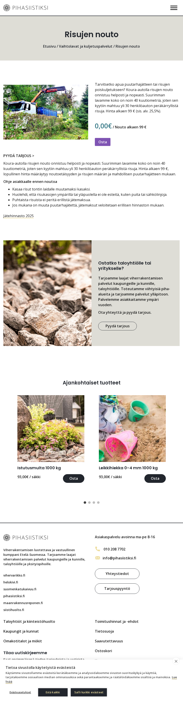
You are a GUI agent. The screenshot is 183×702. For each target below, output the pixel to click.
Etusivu (49, 46)
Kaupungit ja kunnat (21, 631)
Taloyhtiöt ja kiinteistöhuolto (29, 621)
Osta (102, 142)
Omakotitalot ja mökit (22, 641)
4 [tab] (98, 502)
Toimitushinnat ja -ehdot (117, 621)
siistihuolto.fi (13, 610)
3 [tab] (94, 502)
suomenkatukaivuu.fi (19, 589)
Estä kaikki (53, 692)
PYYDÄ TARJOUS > (18, 155)
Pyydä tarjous (118, 326)
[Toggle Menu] (173, 8)
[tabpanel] (51, 439)
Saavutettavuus (109, 641)
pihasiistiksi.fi (14, 596)
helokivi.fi (10, 582)
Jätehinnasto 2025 (18, 215)
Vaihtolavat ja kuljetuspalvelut (85, 46)
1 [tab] (85, 502)
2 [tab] (89, 502)
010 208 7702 (114, 549)
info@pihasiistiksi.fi (119, 558)
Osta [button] (73, 478)
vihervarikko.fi (14, 575)
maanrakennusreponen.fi (23, 603)
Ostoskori (103, 650)
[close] (176, 661)
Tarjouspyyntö (117, 588)
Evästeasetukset (20, 692)
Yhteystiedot (117, 573)
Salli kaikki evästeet (88, 692)
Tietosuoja (104, 631)
